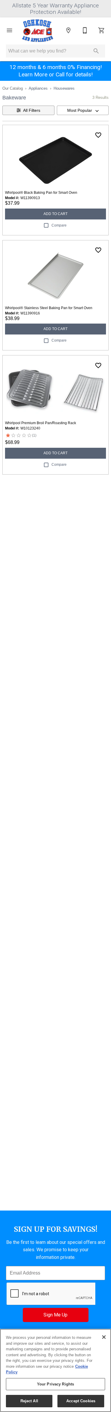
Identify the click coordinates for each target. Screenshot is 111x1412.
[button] (9, 30)
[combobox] (83, 110)
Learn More (32, 74)
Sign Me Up (55, 1315)
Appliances (38, 88)
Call (60, 74)
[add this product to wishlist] (98, 135)
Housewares (64, 88)
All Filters (31, 110)
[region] (55, 1370)
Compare (59, 225)
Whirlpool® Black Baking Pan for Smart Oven (41, 193)
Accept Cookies (80, 1401)
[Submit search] (96, 51)
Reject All (29, 1401)
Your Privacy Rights (55, 1384)
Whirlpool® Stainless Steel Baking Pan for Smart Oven (48, 308)
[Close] (103, 1337)
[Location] (68, 30)
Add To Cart (55, 214)
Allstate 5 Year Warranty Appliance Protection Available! (55, 8)
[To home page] (38, 30)
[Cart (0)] (101, 30)
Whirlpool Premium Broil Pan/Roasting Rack (40, 423)
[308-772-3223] (85, 30)
